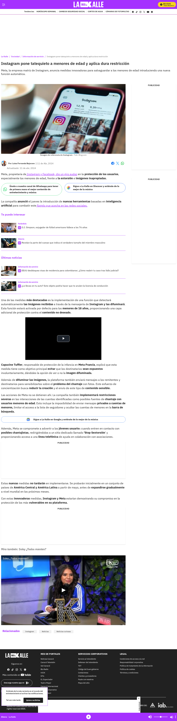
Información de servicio (33, 56)
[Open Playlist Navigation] (175, 716)
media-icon (88, 716)
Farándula (22, 224)
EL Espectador (47, 679)
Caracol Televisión (48, 662)
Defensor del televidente (88, 662)
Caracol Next (46, 693)
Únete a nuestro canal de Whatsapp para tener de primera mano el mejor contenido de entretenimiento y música (34, 189)
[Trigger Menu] (3, 4)
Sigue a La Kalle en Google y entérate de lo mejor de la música (65, 419)
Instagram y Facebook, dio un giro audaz (51, 174)
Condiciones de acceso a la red (132, 659)
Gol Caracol (45, 666)
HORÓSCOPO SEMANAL (46, 12)
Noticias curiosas (64, 631)
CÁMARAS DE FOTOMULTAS (117, 12)
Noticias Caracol (47, 659)
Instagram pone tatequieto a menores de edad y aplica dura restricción (77, 56)
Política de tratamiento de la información (136, 666)
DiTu (42, 676)
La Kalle (4, 56)
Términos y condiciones (129, 673)
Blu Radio (44, 669)
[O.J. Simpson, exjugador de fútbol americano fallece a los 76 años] (8, 228)
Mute (150, 717)
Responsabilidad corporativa (131, 662)
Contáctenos (83, 673)
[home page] (89, 4)
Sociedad (15, 56)
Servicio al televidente (87, 659)
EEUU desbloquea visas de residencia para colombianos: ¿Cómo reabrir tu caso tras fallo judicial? (70, 270)
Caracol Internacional (49, 686)
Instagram (29, 631)
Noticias (45, 631)
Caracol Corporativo (49, 690)
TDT (79, 666)
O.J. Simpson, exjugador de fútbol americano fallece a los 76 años (54, 227)
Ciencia (21, 239)
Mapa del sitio (83, 683)
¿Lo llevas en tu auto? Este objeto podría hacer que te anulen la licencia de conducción (65, 285)
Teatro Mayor (46, 683)
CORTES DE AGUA (95, 12)
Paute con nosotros (85, 679)
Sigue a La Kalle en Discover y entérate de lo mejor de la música (96, 188)
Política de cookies (127, 669)
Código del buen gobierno (88, 669)
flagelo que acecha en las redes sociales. (61, 205)
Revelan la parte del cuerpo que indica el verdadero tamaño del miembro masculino (63, 242)
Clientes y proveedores (87, 676)
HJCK (43, 673)
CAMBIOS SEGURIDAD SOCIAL (72, 12)
